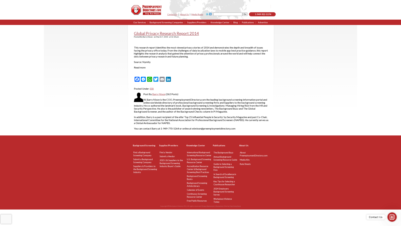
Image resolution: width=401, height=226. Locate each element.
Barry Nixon (158, 94)
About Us (184, 14)
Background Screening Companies (166, 22)
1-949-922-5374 (263, 14)
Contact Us (172, 14)
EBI (152, 88)
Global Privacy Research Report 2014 (166, 33)
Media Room (197, 14)
